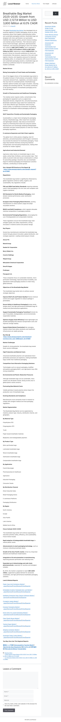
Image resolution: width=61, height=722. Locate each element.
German (9, 586)
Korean (19, 586)
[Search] (55, 13)
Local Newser (14, 4)
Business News (36, 3)
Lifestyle (54, 3)
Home (27, 3)
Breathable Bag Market (16, 30)
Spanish (28, 586)
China (23, 586)
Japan (5, 586)
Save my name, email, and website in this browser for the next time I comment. (21, 704)
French (15, 586)
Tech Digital (46, 3)
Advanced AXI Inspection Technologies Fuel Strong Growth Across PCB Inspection (51, 46)
